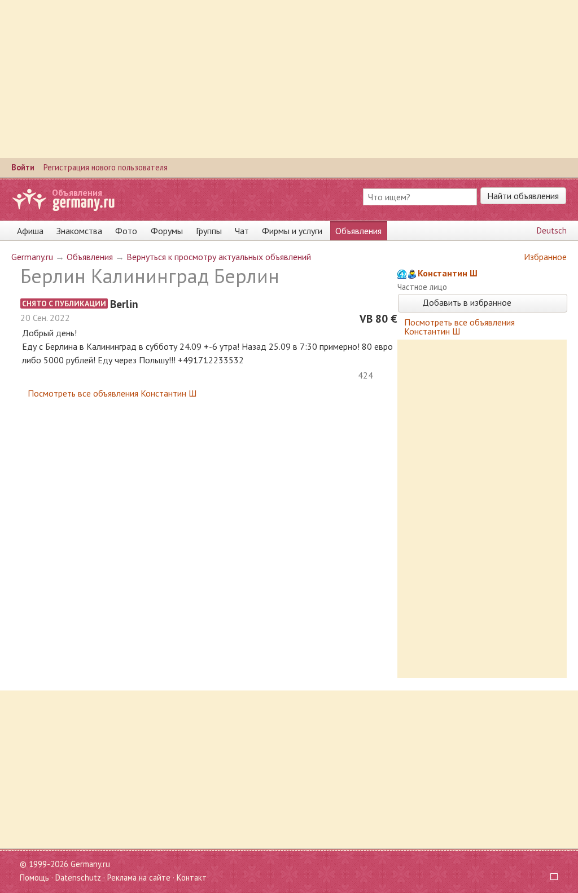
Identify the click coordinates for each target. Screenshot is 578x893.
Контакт (192, 877)
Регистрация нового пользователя (105, 167)
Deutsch (552, 230)
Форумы (167, 230)
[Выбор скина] (550, 877)
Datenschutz (78, 877)
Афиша (30, 230)
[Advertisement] (289, 79)
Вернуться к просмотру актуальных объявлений (218, 256)
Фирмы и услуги (292, 230)
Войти (22, 167)
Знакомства (79, 230)
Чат (242, 230)
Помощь (34, 877)
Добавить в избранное (465, 302)
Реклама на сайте (138, 877)
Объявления (77, 192)
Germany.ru (32, 256)
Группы (209, 230)
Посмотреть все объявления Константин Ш (112, 393)
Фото (126, 230)
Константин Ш (448, 273)
